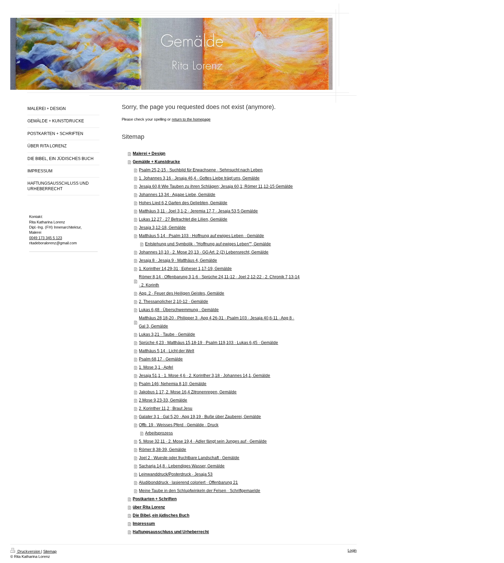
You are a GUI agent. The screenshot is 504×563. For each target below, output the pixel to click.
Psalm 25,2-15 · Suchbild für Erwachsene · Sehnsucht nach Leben (201, 170)
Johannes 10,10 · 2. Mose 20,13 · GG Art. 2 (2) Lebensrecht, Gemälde (203, 252)
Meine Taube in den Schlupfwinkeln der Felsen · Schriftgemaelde (199, 490)
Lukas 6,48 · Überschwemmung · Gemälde (179, 309)
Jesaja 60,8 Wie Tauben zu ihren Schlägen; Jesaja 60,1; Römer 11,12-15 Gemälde (216, 186)
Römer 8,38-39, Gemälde (162, 449)
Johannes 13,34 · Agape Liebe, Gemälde (177, 194)
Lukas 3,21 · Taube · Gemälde (167, 334)
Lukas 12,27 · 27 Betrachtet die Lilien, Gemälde (183, 219)
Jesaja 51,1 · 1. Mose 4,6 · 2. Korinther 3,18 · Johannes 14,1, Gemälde (204, 375)
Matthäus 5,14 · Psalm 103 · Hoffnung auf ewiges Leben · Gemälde (201, 235)
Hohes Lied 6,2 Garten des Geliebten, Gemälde (183, 202)
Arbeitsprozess (159, 433)
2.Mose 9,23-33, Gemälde (163, 400)
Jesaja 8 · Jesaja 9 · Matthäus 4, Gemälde (178, 260)
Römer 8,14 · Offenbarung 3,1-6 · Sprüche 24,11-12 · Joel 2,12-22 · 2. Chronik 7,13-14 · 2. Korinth (219, 280)
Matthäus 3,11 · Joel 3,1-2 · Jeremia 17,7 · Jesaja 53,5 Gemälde (198, 211)
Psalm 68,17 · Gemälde (161, 359)
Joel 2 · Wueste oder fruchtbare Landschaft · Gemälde (189, 457)
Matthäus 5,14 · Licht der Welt (166, 350)
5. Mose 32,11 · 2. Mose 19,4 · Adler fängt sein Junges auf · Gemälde (203, 441)
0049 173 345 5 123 (45, 238)
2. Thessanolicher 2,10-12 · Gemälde (173, 301)
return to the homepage (191, 119)
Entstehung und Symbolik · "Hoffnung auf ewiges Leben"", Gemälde (208, 244)
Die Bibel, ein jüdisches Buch (161, 515)
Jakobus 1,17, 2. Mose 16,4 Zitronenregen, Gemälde (188, 392)
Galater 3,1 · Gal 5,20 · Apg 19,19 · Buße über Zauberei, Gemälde (200, 416)
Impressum (144, 523)
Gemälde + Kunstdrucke (156, 161)
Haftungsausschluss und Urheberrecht (171, 531)
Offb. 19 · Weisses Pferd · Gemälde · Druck (178, 425)
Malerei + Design (149, 153)
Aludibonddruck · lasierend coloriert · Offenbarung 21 (188, 482)
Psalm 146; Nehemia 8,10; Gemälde (172, 383)
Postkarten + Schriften (155, 499)
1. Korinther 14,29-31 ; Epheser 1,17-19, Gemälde (185, 268)
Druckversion (28, 551)
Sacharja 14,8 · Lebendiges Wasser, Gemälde (182, 466)
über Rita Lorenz (149, 507)
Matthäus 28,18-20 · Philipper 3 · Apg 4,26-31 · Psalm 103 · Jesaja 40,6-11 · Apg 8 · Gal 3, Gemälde (216, 322)
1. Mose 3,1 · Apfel (156, 367)
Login (352, 550)
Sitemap (50, 551)
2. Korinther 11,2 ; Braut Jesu (165, 408)
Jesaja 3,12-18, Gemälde (162, 227)
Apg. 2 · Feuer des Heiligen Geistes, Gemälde (181, 293)
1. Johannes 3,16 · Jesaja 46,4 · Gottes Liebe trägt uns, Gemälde (199, 178)
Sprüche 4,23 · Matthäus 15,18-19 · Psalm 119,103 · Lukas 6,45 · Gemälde (208, 342)
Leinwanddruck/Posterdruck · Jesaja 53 (176, 474)
